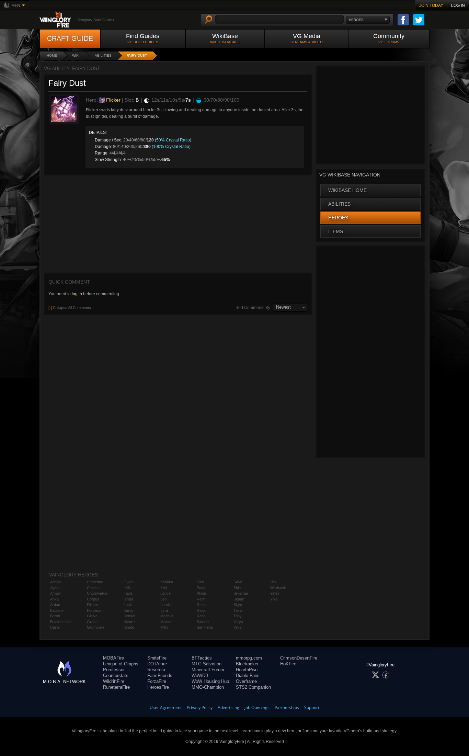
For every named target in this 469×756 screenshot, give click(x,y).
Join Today (431, 5)
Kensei (129, 616)
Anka (54, 599)
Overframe (246, 681)
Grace (92, 622)
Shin (237, 588)
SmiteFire (157, 658)
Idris (127, 588)
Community (388, 38)
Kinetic (129, 627)
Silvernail (240, 593)
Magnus (167, 616)
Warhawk (278, 588)
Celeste (93, 588)
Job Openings (257, 707)
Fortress (94, 610)
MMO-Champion (208, 687)
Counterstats (115, 675)
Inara (128, 593)
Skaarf (238, 599)
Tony (237, 616)
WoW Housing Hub (210, 681)
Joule (128, 605)
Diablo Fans (248, 675)
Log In (458, 5)
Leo (163, 599)
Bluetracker (247, 663)
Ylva (273, 599)
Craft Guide (70, 38)
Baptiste (57, 610)
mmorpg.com (249, 658)
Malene (166, 622)
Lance (165, 593)
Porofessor (114, 669)
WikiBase (225, 38)
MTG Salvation (206, 663)
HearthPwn (247, 669)
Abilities (103, 55)
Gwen (129, 582)
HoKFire (288, 663)
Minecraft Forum (208, 669)
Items (335, 231)
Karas (129, 610)
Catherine (95, 582)
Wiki (76, 55)
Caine (55, 627)
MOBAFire (113, 658)
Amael (55, 593)
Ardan (55, 605)
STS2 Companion (253, 687)
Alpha (54, 588)
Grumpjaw (95, 627)
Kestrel (129, 622)
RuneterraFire (116, 687)
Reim (201, 599)
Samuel (203, 622)
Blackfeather (60, 622)
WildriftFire (113, 681)
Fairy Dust (137, 55)
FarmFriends (159, 675)
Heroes (338, 217)
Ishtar (128, 599)
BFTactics (202, 658)
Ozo (200, 582)
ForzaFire (156, 681)
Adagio (55, 582)
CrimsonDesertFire (298, 658)
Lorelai (165, 605)
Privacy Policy (200, 707)
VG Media (306, 38)
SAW (237, 582)
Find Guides (142, 38)
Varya (238, 622)
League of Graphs (120, 663)
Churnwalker (97, 593)
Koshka (166, 582)
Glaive (92, 616)
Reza (201, 605)
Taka (237, 610)
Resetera (156, 669)
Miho (164, 627)
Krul (163, 588)
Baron (55, 616)
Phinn (201, 593)
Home (52, 55)
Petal (201, 588)
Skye (237, 605)
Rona (201, 616)
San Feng (205, 627)
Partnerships (287, 707)
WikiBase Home (347, 190)
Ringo (201, 610)
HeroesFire (158, 687)
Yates (274, 593)
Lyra (164, 610)
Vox (273, 582)
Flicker (113, 100)
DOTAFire (157, 663)
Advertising (228, 707)
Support (311, 707)
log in (77, 293)
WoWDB (200, 675)
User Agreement (166, 707)
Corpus (93, 599)
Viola (237, 627)
